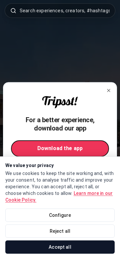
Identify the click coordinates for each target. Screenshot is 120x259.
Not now (60, 165)
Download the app (60, 148)
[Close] (108, 90)
